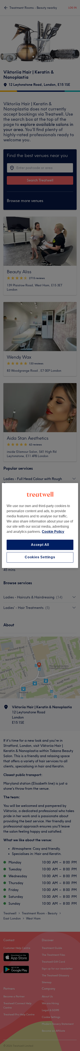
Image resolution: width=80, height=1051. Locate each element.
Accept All (40, 545)
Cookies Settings (40, 557)
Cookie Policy (53, 531)
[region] (40, 525)
